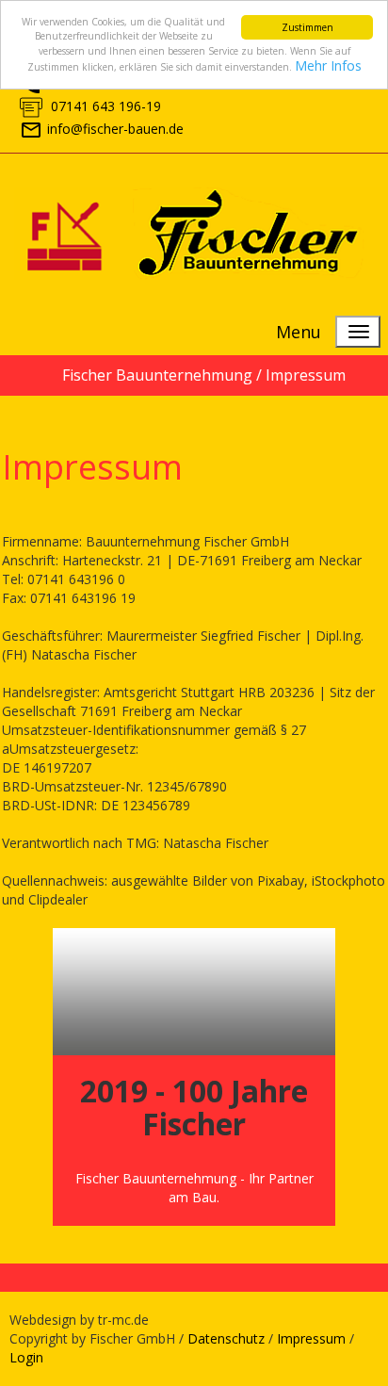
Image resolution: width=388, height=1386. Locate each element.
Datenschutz (226, 1338)
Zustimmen (307, 27)
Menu (298, 331)
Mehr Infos (328, 65)
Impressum (311, 1338)
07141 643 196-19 (104, 106)
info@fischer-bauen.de (115, 129)
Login (26, 1357)
